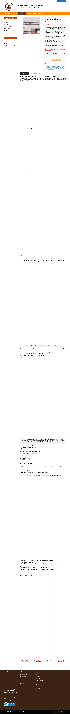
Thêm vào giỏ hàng (56, 59)
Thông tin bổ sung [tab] (36, 73)
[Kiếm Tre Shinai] (49, 618)
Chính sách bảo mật (23, 683)
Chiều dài (46, 53)
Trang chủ (7, 13)
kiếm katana (47, 68)
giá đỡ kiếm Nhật (35, 455)
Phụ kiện (5, 30)
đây (60, 475)
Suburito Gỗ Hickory (61, 660)
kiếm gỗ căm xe (54, 67)
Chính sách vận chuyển (24, 678)
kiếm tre (64, 68)
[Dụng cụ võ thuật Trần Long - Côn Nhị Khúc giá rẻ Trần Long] (9, 6)
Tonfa (5, 32)
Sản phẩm (22, 13)
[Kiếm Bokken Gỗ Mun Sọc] (26, 618)
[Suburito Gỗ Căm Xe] (37, 618)
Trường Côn (38, 688)
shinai (54, 69)
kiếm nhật (51, 68)
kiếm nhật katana (60, 68)
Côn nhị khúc (6, 20)
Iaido (57, 66)
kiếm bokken (62, 66)
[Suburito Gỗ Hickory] (61, 618)
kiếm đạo (46, 67)
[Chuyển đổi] (16, 20)
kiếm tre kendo (47, 69)
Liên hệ (40, 13)
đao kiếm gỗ (54, 66)
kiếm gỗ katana (59, 67)
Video (35, 13)
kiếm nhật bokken (55, 68)
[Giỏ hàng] (65, 6)
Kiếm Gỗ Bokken (7, 26)
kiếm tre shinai (51, 69)
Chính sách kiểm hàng (24, 681)
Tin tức (29, 13)
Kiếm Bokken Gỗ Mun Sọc (25, 660)
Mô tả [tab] (24, 73)
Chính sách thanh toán (24, 674)
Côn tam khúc (6, 22)
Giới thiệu (15, 13)
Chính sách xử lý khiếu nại (24, 676)
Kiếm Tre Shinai (7, 28)
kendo (59, 66)
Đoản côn (6, 24)
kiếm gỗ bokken (50, 67)
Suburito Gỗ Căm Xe (37, 660)
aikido (47, 66)
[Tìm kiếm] (63, 6)
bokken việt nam (50, 66)
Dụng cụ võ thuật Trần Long (33, 467)
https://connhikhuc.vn (36, 453)
